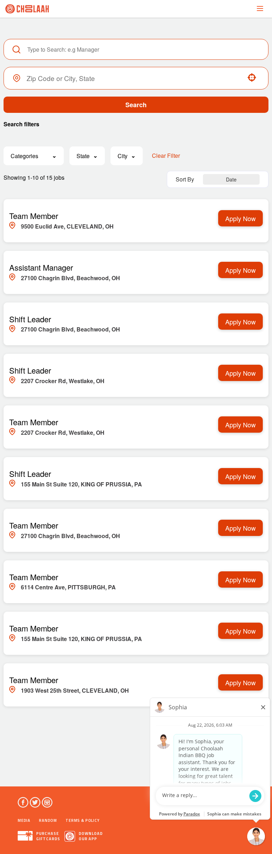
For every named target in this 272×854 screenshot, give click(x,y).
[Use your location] (251, 78)
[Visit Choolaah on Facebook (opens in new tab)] (23, 802)
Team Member (33, 215)
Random (48, 820)
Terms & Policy (83, 820)
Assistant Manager (41, 267)
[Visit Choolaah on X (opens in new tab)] (35, 802)
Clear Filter (166, 155)
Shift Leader (30, 318)
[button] (34, 155)
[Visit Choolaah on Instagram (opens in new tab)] (47, 802)
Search (136, 104)
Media (24, 820)
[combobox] (132, 78)
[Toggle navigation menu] (260, 8)
